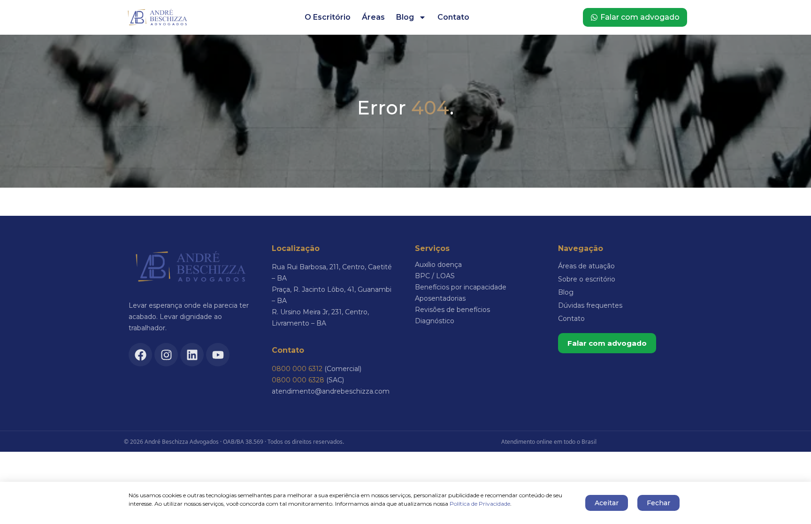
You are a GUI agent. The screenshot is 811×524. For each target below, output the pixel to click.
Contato (453, 17)
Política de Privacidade (480, 503)
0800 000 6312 (297, 369)
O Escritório (328, 17)
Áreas (373, 17)
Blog (405, 17)
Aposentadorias (440, 298)
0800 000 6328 (298, 380)
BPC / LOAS (435, 276)
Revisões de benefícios (452, 309)
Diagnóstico (434, 321)
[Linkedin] (192, 354)
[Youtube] (218, 354)
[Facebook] (140, 354)
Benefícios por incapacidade (460, 287)
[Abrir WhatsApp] (787, 500)
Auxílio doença (438, 264)
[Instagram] (166, 354)
